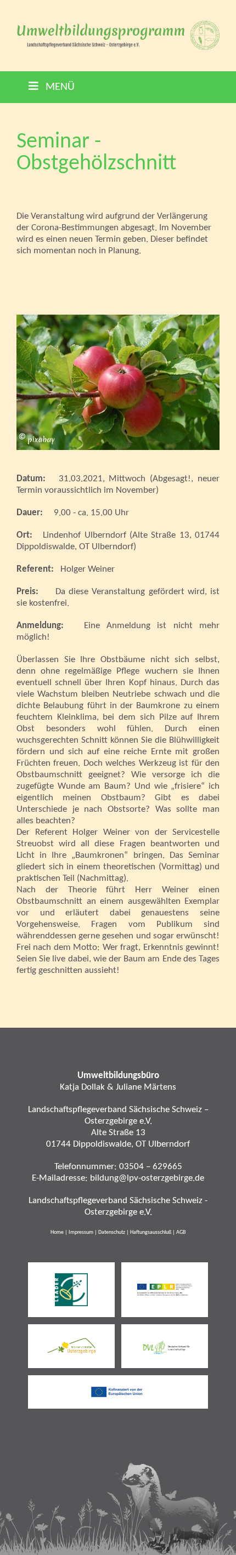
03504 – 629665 (150, 1166)
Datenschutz (111, 1232)
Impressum (81, 1232)
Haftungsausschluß (150, 1232)
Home (57, 1232)
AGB (181, 1232)
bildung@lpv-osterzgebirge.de (147, 1178)
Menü (59, 87)
